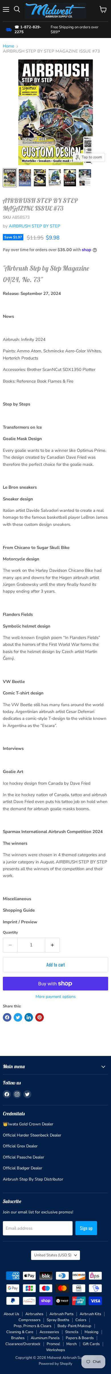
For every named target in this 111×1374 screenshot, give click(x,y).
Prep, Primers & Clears (32, 1326)
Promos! (53, 1344)
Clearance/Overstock (22, 1344)
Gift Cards (91, 1344)
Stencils (71, 1332)
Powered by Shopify (55, 1363)
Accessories (49, 1332)
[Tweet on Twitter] (18, 1017)
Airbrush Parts (61, 1314)
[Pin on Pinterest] (39, 1017)
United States (52, 1255)
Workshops (55, 1350)
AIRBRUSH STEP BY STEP (34, 226)
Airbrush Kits (90, 1314)
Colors (80, 1320)
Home (8, 46)
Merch (71, 1344)
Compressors (29, 1320)
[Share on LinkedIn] (28, 1017)
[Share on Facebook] (7, 1017)
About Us (11, 1314)
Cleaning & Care (19, 1332)
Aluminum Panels (45, 1338)
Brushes (17, 1338)
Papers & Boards (80, 1338)
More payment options (56, 996)
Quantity (10, 932)
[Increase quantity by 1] (52, 945)
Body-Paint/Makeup (74, 1326)
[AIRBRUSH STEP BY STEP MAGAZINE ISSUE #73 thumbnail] (10, 178)
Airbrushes (34, 1314)
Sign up (86, 1228)
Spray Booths (58, 1320)
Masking (91, 1332)
